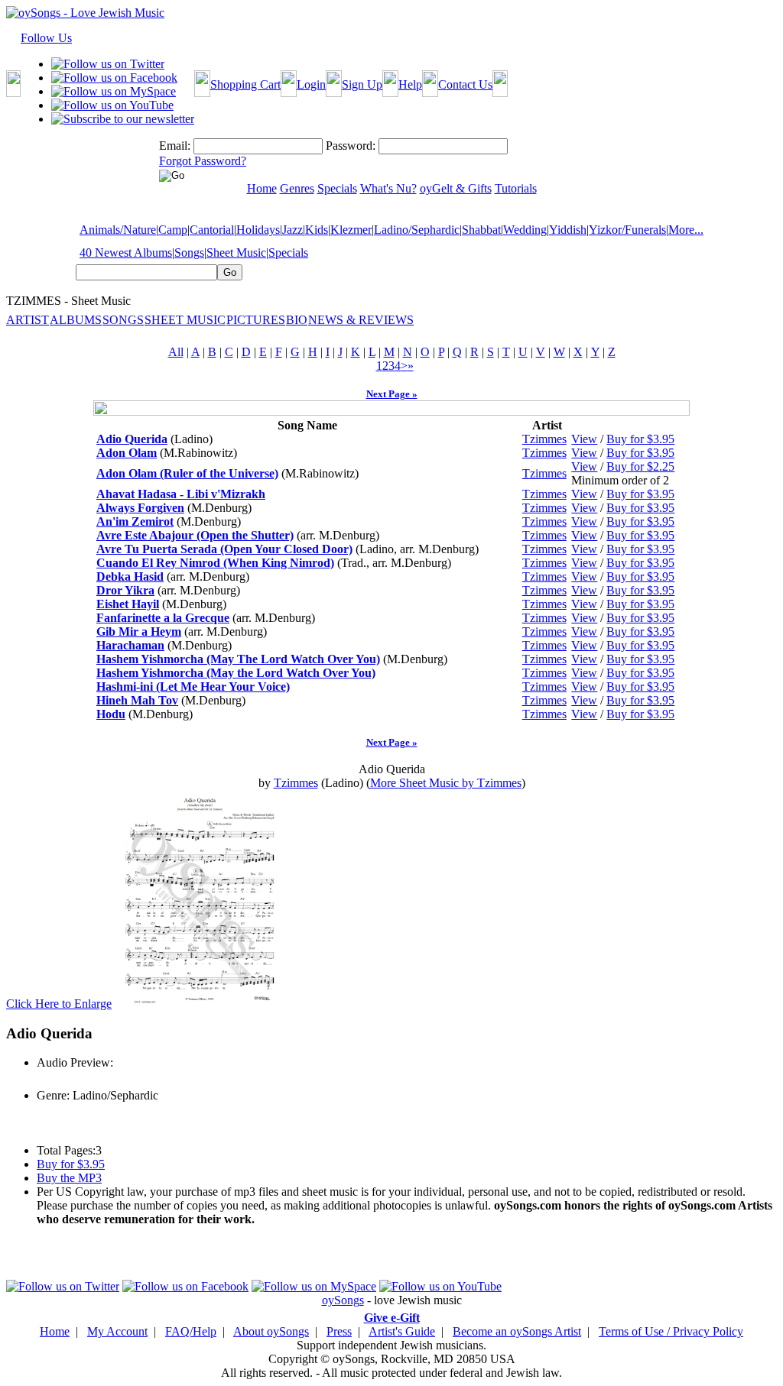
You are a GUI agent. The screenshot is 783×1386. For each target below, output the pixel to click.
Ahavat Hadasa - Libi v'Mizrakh (180, 493)
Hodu (110, 714)
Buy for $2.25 (640, 466)
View (584, 438)
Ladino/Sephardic (417, 229)
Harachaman (130, 645)
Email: (174, 145)
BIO (296, 319)
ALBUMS (76, 319)
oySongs (343, 1300)
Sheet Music (236, 252)
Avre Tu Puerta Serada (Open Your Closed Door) (224, 548)
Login (311, 84)
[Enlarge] (199, 1003)
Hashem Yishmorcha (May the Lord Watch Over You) (235, 672)
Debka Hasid (130, 576)
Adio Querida (131, 438)
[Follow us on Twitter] (107, 63)
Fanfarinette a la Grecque (162, 617)
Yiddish (567, 229)
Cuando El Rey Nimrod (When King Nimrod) (215, 562)
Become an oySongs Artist (517, 1331)
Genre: (53, 1095)
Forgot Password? (202, 160)
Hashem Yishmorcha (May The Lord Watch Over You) (238, 659)
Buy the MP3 (69, 1177)
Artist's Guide (402, 1331)
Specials (288, 252)
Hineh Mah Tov (137, 700)
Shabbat (481, 229)
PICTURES (255, 319)
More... (685, 229)
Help (410, 84)
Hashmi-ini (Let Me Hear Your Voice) (193, 686)
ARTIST (27, 319)
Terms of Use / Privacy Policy (671, 1331)
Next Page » (391, 394)
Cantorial (212, 229)
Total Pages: (66, 1150)
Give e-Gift (392, 1317)
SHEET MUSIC (185, 319)
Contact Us (465, 84)
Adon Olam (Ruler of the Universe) (187, 473)
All (176, 351)
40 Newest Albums (126, 252)
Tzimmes (544, 438)
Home (55, 1331)
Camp (172, 229)
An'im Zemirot (135, 521)
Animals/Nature (118, 229)
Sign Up (362, 84)
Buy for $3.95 (640, 438)
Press (339, 1331)
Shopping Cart (245, 84)
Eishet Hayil (127, 603)
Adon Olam (126, 452)
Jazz (292, 229)
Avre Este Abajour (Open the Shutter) (195, 535)
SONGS (123, 319)
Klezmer (351, 229)
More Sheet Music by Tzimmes (445, 782)
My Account (117, 1331)
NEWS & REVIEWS (361, 319)
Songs (189, 252)
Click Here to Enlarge (59, 1003)
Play (46, 1079)
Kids (316, 229)
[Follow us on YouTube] (112, 105)
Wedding (525, 229)
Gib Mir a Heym (138, 631)
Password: (350, 145)
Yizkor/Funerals (627, 229)
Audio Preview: (75, 1062)
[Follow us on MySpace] (113, 91)
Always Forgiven (140, 507)
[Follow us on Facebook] (114, 77)
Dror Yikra (125, 590)
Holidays (258, 229)
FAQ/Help (190, 1331)
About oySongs (271, 1331)
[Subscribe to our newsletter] (122, 118)
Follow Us (46, 37)
